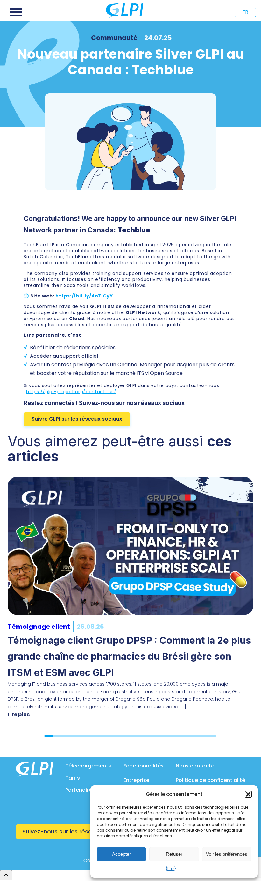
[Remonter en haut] (6, 875)
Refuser (174, 854)
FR (245, 12)
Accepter (121, 854)
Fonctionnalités (143, 765)
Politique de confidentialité (210, 780)
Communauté (114, 37)
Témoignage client (39, 626)
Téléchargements (88, 765)
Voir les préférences (226, 854)
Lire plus (19, 714)
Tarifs (72, 778)
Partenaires (80, 790)
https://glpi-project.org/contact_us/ (71, 391)
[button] (248, 794)
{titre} (171, 868)
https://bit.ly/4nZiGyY (84, 296)
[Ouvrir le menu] (16, 12)
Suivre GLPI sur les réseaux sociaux (77, 418)
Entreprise (136, 780)
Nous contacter (196, 765)
